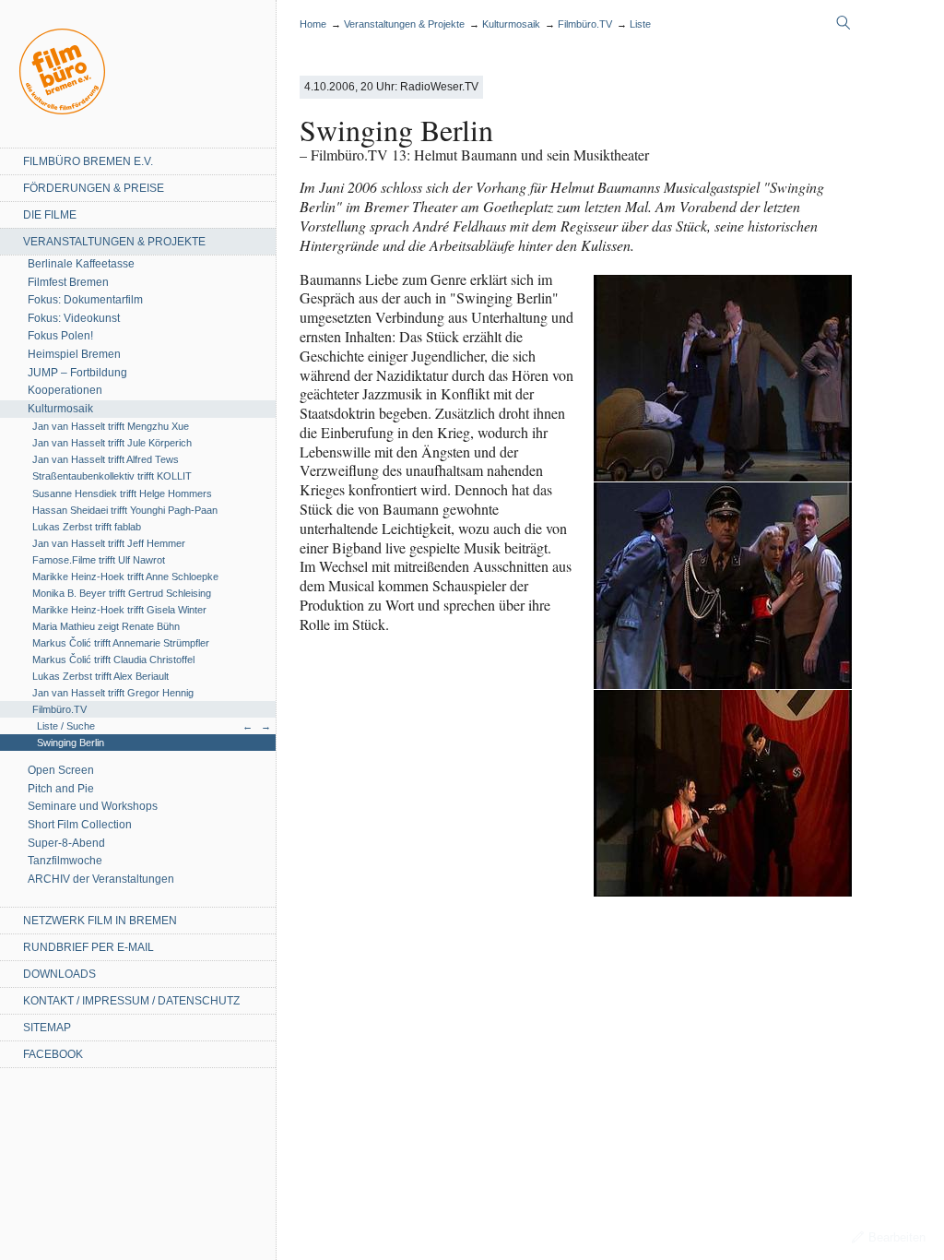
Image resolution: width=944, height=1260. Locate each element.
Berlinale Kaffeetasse (81, 263)
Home (62, 71)
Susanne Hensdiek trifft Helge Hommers (122, 493)
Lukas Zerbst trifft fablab (86, 526)
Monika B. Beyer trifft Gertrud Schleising (121, 593)
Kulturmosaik (60, 408)
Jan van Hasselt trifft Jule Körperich (112, 442)
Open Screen (61, 770)
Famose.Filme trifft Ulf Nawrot (98, 559)
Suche (843, 23)
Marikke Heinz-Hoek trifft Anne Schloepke (125, 576)
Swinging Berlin (70, 742)
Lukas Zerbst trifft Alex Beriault (100, 676)
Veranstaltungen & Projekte (114, 241)
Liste (640, 24)
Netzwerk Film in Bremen (100, 920)
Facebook (53, 1054)
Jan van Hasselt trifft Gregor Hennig (113, 692)
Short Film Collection (80, 824)
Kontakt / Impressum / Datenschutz (131, 1000)
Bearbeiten (897, 1237)
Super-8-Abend (66, 843)
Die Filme (50, 214)
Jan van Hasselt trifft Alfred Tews (105, 459)
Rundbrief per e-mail (88, 947)
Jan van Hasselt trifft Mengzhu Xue (110, 426)
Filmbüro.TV (59, 709)
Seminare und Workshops (93, 806)
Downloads (59, 974)
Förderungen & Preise (93, 188)
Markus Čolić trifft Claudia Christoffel (113, 659)
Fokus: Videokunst (74, 318)
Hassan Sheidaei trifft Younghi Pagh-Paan (125, 510)
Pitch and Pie (61, 788)
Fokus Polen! (60, 335)
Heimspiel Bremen (74, 354)
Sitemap (47, 1027)
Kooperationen (65, 390)
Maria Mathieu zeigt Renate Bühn (106, 626)
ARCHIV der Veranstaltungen (101, 879)
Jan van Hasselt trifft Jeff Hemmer (108, 543)
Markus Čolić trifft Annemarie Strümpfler (120, 642)
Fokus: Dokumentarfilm (85, 299)
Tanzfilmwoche (65, 860)
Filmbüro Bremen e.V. (88, 161)
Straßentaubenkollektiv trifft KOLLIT (112, 475)
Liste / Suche (66, 725)
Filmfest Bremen (68, 282)
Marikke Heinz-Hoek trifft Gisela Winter (119, 609)
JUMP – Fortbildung (77, 372)
